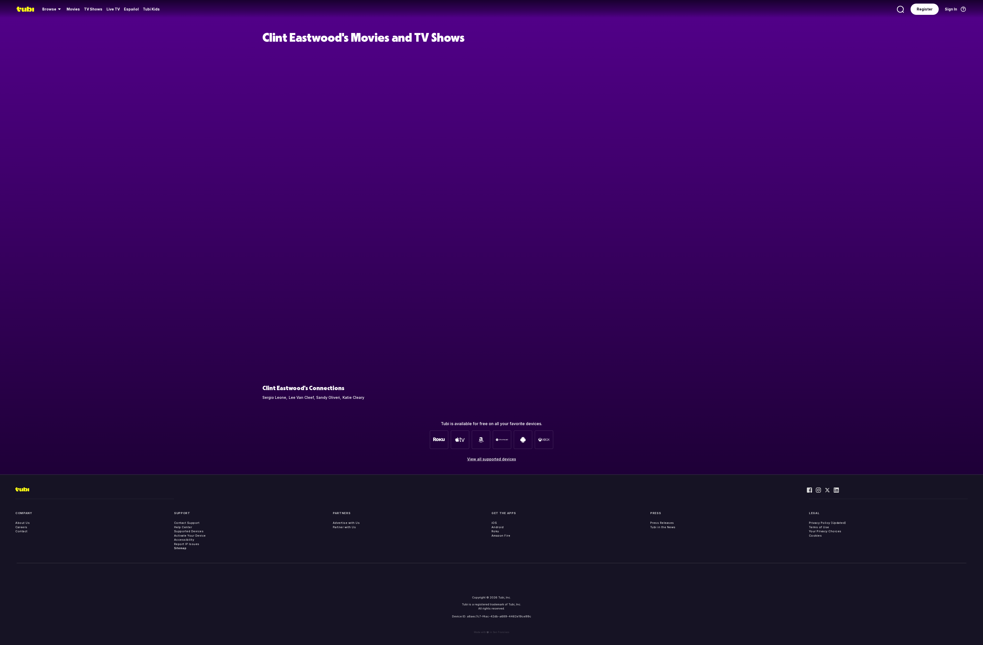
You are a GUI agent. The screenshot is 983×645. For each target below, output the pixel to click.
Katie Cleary (353, 397)
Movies (73, 9)
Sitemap (180, 548)
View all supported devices (491, 459)
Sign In (951, 9)
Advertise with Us (346, 523)
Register (925, 9)
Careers (21, 527)
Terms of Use (819, 527)
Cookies (815, 535)
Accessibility (184, 539)
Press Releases (662, 523)
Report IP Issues (186, 544)
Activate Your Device (190, 535)
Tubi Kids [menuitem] (151, 9)
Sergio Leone (274, 397)
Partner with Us (344, 527)
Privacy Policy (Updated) (827, 523)
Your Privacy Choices (825, 531)
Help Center (183, 527)
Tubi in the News (663, 527)
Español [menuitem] (131, 9)
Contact (21, 531)
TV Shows (93, 9)
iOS (494, 523)
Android (498, 527)
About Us (22, 523)
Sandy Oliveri (328, 397)
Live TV (113, 9)
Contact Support (187, 523)
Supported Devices (189, 531)
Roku (495, 531)
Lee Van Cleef (301, 397)
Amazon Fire (501, 535)
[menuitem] (52, 9)
